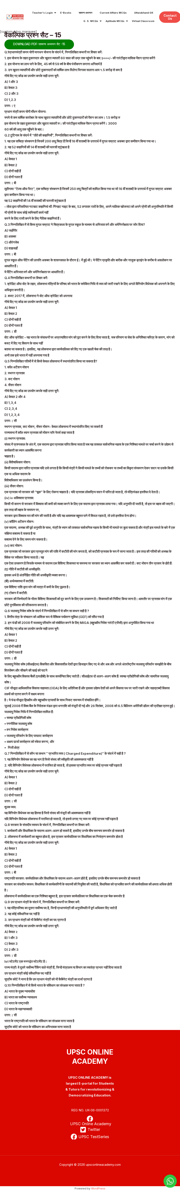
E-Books (65, 12)
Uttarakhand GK (143, 12)
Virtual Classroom (143, 21)
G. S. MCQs (90, 21)
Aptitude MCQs (115, 21)
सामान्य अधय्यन (85, 12)
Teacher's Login (42, 12)
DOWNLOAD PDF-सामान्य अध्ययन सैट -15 (39, 44)
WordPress (98, 1188)
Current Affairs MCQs (113, 12)
